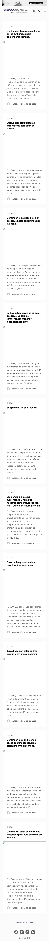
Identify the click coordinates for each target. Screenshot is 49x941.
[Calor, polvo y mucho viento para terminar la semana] (24, 585)
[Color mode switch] (34, 11)
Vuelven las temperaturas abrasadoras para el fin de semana (21, 125)
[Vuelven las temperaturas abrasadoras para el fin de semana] (24, 149)
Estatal (10, 26)
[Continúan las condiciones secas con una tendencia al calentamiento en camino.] (24, 766)
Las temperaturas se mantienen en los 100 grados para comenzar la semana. (24, 34)
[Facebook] (16, 932)
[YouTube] (33, 932)
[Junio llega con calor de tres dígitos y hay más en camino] (24, 674)
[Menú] (45, 11)
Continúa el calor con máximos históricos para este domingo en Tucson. (24, 834)
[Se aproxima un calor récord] (24, 428)
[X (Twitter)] (22, 932)
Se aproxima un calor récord (22, 407)
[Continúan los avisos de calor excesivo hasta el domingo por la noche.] (24, 244)
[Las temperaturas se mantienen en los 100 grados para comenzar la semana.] (24, 57)
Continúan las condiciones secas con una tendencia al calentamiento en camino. (21, 743)
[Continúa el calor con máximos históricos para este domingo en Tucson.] (24, 857)
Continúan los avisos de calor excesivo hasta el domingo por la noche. (23, 221)
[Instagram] (27, 932)
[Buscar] (39, 11)
